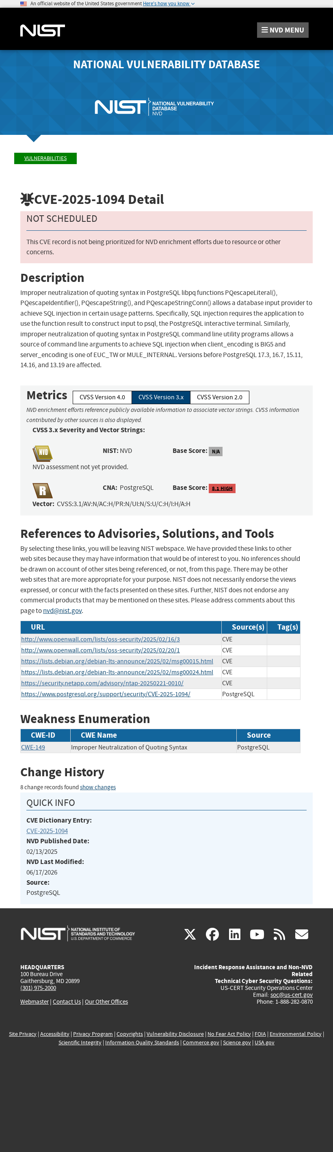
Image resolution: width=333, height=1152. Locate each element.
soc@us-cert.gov (291, 995)
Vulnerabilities (45, 158)
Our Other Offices (106, 1001)
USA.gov (265, 1042)
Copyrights (130, 1034)
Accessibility (54, 1034)
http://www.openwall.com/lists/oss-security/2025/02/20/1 (100, 650)
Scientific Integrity (80, 1042)
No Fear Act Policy (229, 1034)
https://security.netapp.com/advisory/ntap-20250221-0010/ (102, 683)
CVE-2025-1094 (47, 831)
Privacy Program (93, 1034)
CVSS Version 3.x (161, 397)
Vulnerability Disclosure (175, 1034)
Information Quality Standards (142, 1042)
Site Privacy (23, 1034)
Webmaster (34, 1002)
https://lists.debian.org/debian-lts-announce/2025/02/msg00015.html (117, 661)
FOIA (260, 1034)
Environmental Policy (296, 1034)
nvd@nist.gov (62, 610)
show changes (98, 787)
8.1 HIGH (222, 488)
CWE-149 (33, 747)
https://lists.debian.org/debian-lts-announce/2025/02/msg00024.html (117, 672)
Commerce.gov (201, 1042)
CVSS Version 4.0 (102, 397)
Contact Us (67, 1002)
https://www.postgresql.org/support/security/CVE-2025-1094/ (105, 694)
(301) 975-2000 (38, 988)
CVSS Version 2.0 (219, 397)
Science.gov (237, 1042)
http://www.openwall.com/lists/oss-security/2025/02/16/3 (100, 639)
